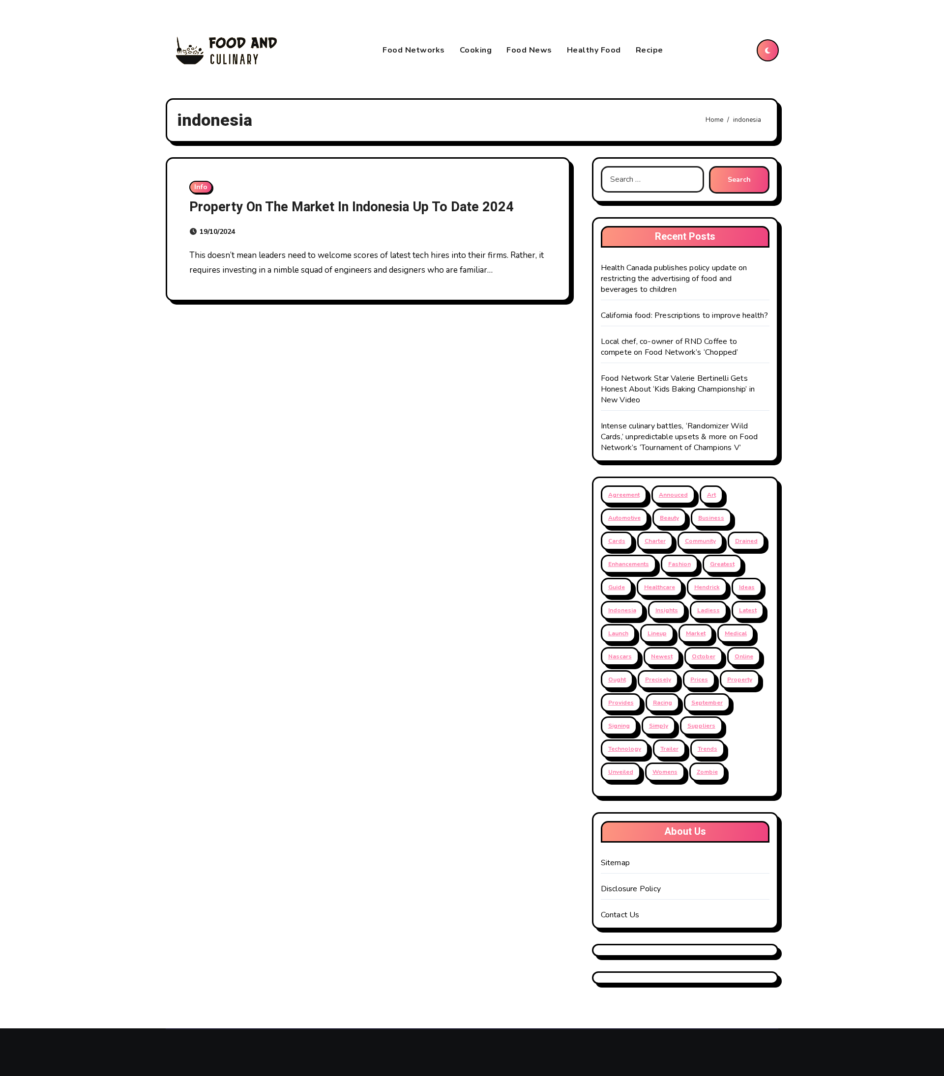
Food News (529, 50)
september (707, 703)
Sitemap (615, 862)
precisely (658, 679)
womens (665, 772)
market (696, 633)
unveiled (620, 772)
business (711, 518)
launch (618, 633)
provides (621, 703)
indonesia (622, 610)
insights (666, 610)
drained (746, 541)
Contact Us (620, 914)
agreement (624, 495)
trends (707, 749)
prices (699, 679)
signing (619, 726)
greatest (722, 564)
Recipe (649, 50)
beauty (669, 518)
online (744, 656)
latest (748, 610)
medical (736, 633)
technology (624, 749)
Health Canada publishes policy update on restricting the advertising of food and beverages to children (674, 278)
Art (711, 495)
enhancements (628, 564)
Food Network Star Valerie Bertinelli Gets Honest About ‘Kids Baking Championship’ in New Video (678, 389)
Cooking (476, 50)
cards (616, 541)
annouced (673, 495)
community (700, 541)
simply (658, 726)
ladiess (708, 610)
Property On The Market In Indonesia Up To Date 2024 (351, 207)
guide (616, 587)
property (739, 679)
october (703, 656)
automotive (624, 518)
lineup (657, 633)
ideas (747, 587)
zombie (707, 772)
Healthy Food (594, 50)
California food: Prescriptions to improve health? (684, 315)
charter (655, 541)
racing (662, 703)
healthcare (659, 587)
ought (617, 679)
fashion (679, 564)
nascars (620, 656)
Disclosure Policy (631, 888)
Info (200, 187)
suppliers (701, 726)
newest (662, 656)
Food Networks (414, 50)
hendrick (707, 587)
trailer (669, 749)
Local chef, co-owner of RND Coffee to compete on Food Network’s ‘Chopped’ (669, 347)
